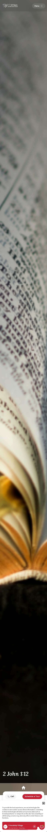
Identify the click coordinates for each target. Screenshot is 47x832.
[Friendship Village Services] (7, 5)
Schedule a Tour (32, 796)
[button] (43, 803)
